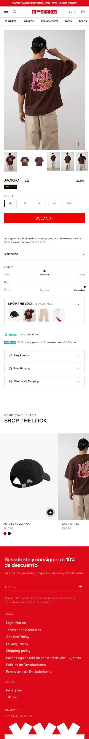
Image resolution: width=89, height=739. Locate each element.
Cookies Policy (18, 637)
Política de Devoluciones (26, 665)
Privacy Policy (17, 644)
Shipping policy (18, 651)
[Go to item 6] (82, 161)
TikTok (11, 697)
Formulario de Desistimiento (29, 672)
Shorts (29, 21)
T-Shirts (11, 21)
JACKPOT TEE (70, 523)
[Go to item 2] (25, 161)
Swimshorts (49, 21)
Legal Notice (16, 623)
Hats (68, 21)
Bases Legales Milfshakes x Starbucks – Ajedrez (44, 658)
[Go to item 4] (53, 161)
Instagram (14, 690)
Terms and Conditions (23, 630)
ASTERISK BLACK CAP (17, 523)
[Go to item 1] (10, 161)
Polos (83, 21)
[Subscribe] (80, 586)
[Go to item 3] (39, 161)
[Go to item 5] (67, 161)
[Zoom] (78, 144)
